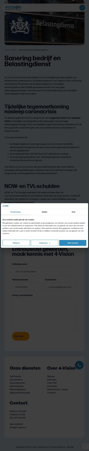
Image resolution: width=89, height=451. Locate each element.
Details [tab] (44, 212)
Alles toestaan (72, 243)
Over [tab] (73, 212)
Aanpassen (43, 243)
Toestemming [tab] (15, 212)
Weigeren (16, 243)
